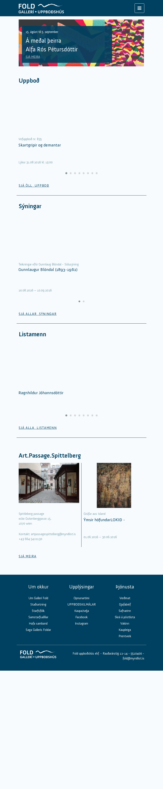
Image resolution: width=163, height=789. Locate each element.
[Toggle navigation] (139, 8)
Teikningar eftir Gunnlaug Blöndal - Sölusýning (48, 264)
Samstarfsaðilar (38, 617)
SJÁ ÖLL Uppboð (34, 185)
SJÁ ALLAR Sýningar (37, 314)
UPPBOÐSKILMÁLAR (81, 604)
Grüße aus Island (94, 514)
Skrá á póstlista (125, 617)
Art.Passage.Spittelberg (50, 455)
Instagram (81, 623)
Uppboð (29, 80)
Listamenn (32, 334)
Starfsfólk (38, 611)
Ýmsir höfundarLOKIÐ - (104, 519)
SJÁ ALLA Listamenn (38, 428)
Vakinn (124, 623)
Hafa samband (38, 623)
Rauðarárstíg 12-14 (115, 653)
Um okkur (38, 587)
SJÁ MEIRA (33, 57)
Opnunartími (81, 598)
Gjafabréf (125, 604)
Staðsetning (38, 604)
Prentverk (125, 636)
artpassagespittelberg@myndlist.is (53, 534)
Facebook (81, 617)
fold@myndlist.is (133, 658)
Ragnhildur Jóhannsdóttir (40, 392)
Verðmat (124, 598)
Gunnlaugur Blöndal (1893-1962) (47, 269)
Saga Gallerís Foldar (38, 630)
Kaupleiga (125, 630)
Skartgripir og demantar (39, 145)
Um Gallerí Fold (38, 598)
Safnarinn (125, 611)
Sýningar (30, 206)
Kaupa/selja (81, 611)
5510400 (136, 653)
